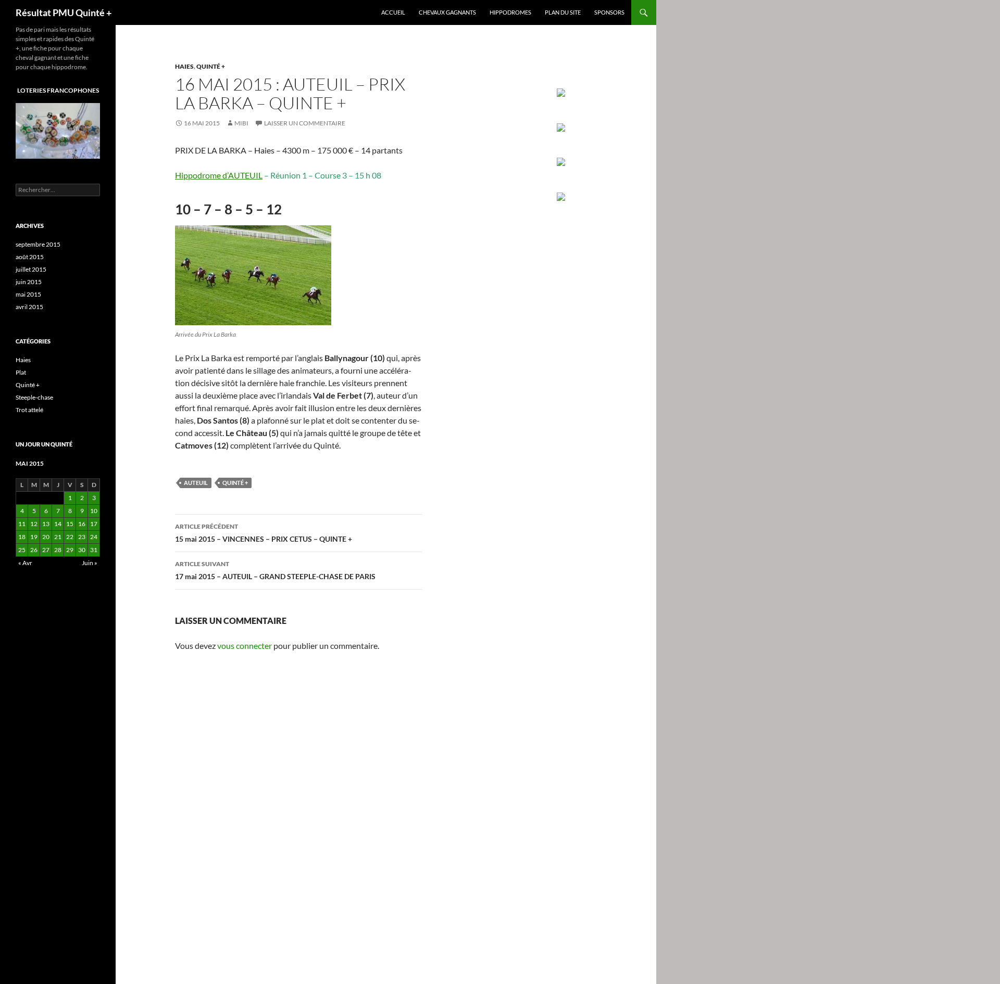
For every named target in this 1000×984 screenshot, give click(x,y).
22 (69, 537)
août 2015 (30, 257)
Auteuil (196, 482)
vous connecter (244, 645)
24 (93, 537)
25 (22, 550)
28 (57, 550)
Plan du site (563, 12)
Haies (184, 66)
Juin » (89, 563)
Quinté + (210, 66)
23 (81, 537)
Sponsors (609, 12)
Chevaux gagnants (447, 12)
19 (34, 537)
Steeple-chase (34, 397)
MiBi (241, 123)
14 (57, 524)
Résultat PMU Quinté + (63, 12)
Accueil (393, 12)
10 (93, 511)
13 (45, 524)
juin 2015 (29, 282)
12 (34, 524)
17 (93, 524)
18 (22, 537)
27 (45, 550)
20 (45, 537)
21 (57, 537)
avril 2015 (29, 307)
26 (34, 550)
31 (93, 550)
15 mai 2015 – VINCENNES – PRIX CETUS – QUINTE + (263, 532)
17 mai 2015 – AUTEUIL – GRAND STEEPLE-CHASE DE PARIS (275, 570)
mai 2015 (28, 294)
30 (81, 550)
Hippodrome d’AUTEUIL (218, 175)
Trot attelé (29, 410)
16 (81, 524)
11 (22, 524)
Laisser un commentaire (304, 123)
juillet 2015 (31, 269)
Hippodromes (510, 12)
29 (69, 550)
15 (69, 524)
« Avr (25, 563)
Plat (21, 372)
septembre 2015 (38, 244)
